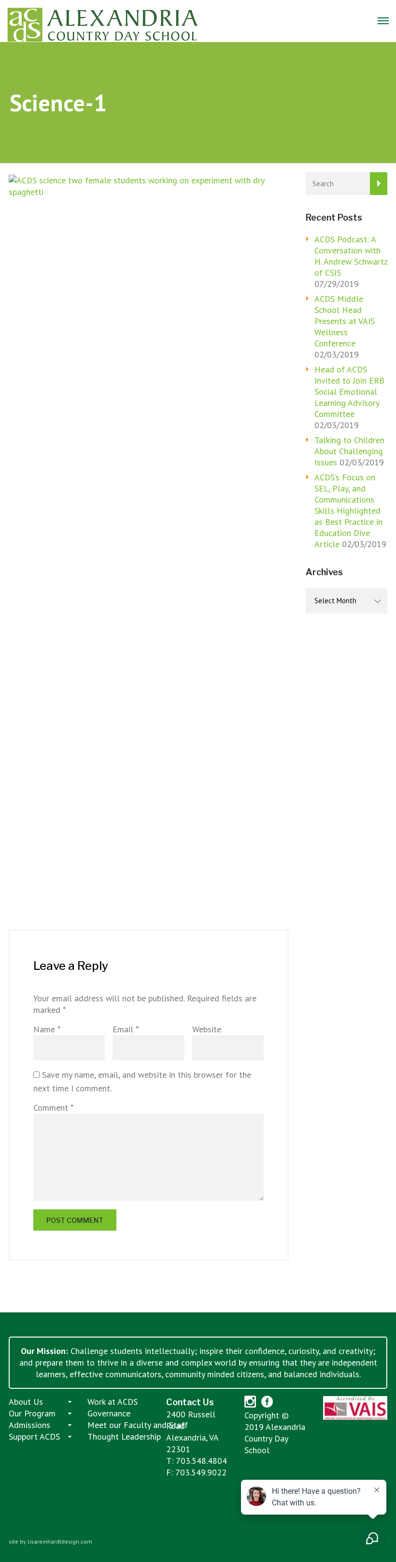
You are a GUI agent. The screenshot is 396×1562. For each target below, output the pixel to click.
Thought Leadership (124, 1436)
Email (125, 1029)
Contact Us (190, 1402)
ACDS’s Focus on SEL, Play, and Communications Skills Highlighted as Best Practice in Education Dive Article (348, 511)
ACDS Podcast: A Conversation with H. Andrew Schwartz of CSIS (350, 256)
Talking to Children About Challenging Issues (349, 451)
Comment (53, 1107)
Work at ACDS (112, 1401)
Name (46, 1029)
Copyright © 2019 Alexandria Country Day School (274, 1433)
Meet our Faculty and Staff (137, 1424)
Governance (108, 1413)
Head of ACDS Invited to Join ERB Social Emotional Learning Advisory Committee (349, 391)
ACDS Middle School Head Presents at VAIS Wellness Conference (344, 321)
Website (206, 1029)
